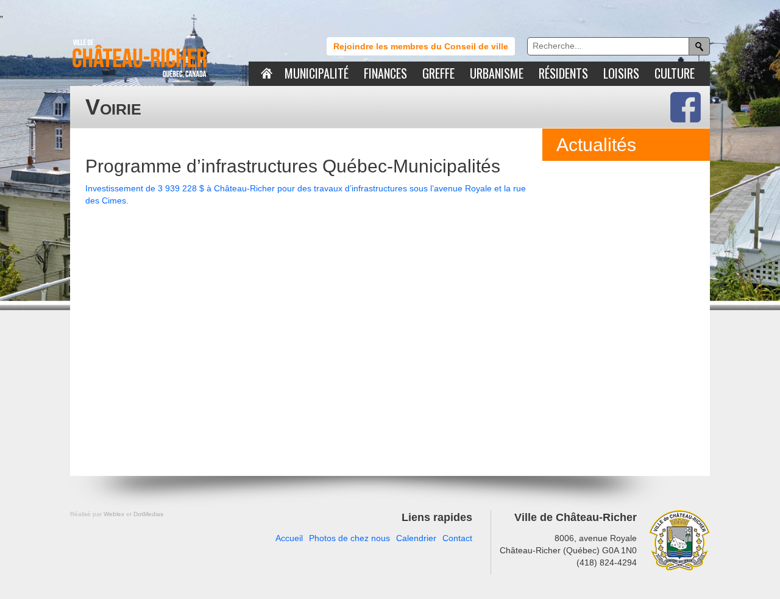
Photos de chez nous (349, 538)
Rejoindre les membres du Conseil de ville (420, 46)
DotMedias (148, 514)
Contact (457, 538)
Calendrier (416, 538)
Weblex (114, 514)
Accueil (289, 538)
